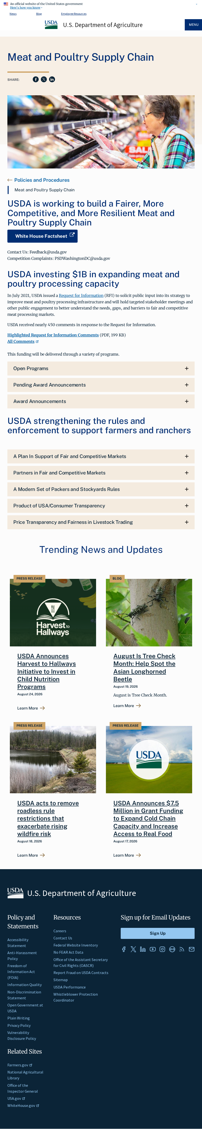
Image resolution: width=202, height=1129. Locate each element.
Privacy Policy (19, 1025)
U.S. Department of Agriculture (103, 25)
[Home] (51, 28)
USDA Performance (69, 987)
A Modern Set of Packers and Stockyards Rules (66, 489)
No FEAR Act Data (68, 952)
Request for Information (81, 295)
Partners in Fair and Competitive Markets (59, 473)
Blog (39, 13)
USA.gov (14, 1098)
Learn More (27, 708)
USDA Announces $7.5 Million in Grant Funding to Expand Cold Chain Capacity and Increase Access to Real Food (148, 818)
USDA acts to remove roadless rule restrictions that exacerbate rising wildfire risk (48, 818)
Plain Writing (18, 1018)
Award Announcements (39, 401)
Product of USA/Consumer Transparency (59, 506)
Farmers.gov (17, 1064)
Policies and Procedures (41, 180)
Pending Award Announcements (49, 385)
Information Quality (24, 984)
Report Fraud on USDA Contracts (80, 972)
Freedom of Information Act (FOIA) (21, 971)
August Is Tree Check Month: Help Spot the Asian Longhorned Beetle (144, 667)
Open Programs (30, 368)
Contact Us (62, 937)
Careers (59, 930)
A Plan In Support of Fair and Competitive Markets (69, 456)
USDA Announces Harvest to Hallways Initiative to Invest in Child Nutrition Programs (46, 671)
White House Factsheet (41, 236)
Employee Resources (73, 13)
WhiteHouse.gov (21, 1105)
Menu (194, 25)
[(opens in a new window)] (124, 949)
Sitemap (60, 979)
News (13, 13)
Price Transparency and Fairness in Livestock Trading (73, 522)
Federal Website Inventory (75, 945)
